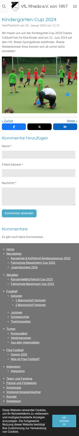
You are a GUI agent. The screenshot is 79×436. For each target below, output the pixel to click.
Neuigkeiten (14, 253)
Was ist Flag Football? (25, 359)
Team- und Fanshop (19, 378)
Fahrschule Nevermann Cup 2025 (32, 284)
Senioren (16, 296)
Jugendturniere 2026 (24, 267)
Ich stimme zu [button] (64, 421)
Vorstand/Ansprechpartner (23, 392)
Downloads (13, 387)
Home (10, 249)
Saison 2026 (19, 354)
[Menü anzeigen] (75, 6)
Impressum (13, 401)
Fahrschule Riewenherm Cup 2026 (33, 263)
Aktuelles (12, 275)
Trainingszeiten (21, 321)
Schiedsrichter (20, 317)
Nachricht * (9, 183)
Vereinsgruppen (21, 338)
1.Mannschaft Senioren (30, 300)
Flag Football (15, 350)
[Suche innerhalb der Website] (4, 6)
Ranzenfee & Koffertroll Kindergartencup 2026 (40, 258)
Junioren (16, 312)
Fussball (11, 291)
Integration (13, 366)
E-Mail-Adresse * (12, 164)
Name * (7, 146)
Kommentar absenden (19, 213)
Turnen (10, 329)
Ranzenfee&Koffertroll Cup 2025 (32, 279)
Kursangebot (19, 333)
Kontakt (11, 396)
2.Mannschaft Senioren (30, 305)
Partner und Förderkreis (21, 383)
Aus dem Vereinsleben (25, 342)
